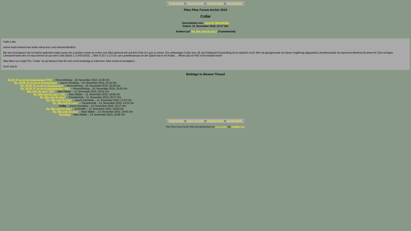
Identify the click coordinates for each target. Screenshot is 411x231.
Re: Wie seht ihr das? (204, 31)
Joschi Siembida (216, 23)
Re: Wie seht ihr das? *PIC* (49, 94)
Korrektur (65, 114)
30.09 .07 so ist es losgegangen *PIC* (30, 80)
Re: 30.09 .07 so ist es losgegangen (35, 82)
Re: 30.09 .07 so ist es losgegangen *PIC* (45, 88)
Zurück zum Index (195, 3)
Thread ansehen (176, 3)
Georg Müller (221, 127)
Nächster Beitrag (234, 3)
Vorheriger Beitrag (215, 3)
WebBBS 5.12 (238, 127)
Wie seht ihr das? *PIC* (41, 91)
